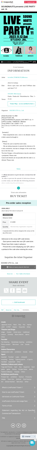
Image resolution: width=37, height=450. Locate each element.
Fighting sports (20, 359)
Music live (10, 274)
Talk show (15, 344)
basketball (12, 362)
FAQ (3, 418)
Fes (24, 324)
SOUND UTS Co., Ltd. (16, 110)
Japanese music (6, 324)
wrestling (4, 359)
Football (10, 357)
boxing (11, 359)
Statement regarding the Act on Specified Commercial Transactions (18, 411)
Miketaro (25, 77)
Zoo (20, 367)
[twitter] (13, 425)
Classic (14, 327)
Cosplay (16, 372)
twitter (6, 290)
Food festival (27, 379)
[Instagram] (24, 425)
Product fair (5, 377)
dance (27, 334)
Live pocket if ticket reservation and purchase (7, 2)
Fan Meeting (5, 342)
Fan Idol (4, 339)
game (8, 369)
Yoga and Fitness (6, 367)
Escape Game (22, 369)
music (3, 322)
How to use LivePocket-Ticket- (13, 392)
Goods (27, 344)
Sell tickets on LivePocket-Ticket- (13, 396)
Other (29, 327)
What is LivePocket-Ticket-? (12, 387)
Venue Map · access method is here (21, 104)
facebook (12, 290)
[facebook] (18, 425)
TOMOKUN (17, 77)
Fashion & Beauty (6, 372)
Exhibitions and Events (9, 374)
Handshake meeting (17, 342)
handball (4, 362)
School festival (9, 381)
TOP (2, 310)
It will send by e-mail (24, 290)
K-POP (8, 327)
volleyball (24, 357)
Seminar (18, 379)
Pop (19, 324)
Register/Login (31, 2)
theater (9, 332)
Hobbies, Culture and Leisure (12, 364)
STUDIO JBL (12, 94)
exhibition (29, 342)
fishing (14, 369)
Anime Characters (8, 349)
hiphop (29, 324)
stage (3, 332)
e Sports (30, 359)
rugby (17, 357)
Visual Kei (22, 327)
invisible (10, 77)
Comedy (10, 334)
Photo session (5, 344)
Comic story (17, 332)
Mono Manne (19, 334)
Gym (15, 367)
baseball (3, 357)
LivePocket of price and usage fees (15, 401)
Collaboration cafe (7, 352)
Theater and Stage (8, 329)
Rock (15, 324)
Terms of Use (7, 406)
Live (22, 344)
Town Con (11, 379)
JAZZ (3, 327)
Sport (3, 354)
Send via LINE (18, 290)
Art (2, 381)
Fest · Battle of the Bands (23, 274)
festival (21, 377)
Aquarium (27, 367)
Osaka (18, 94)
